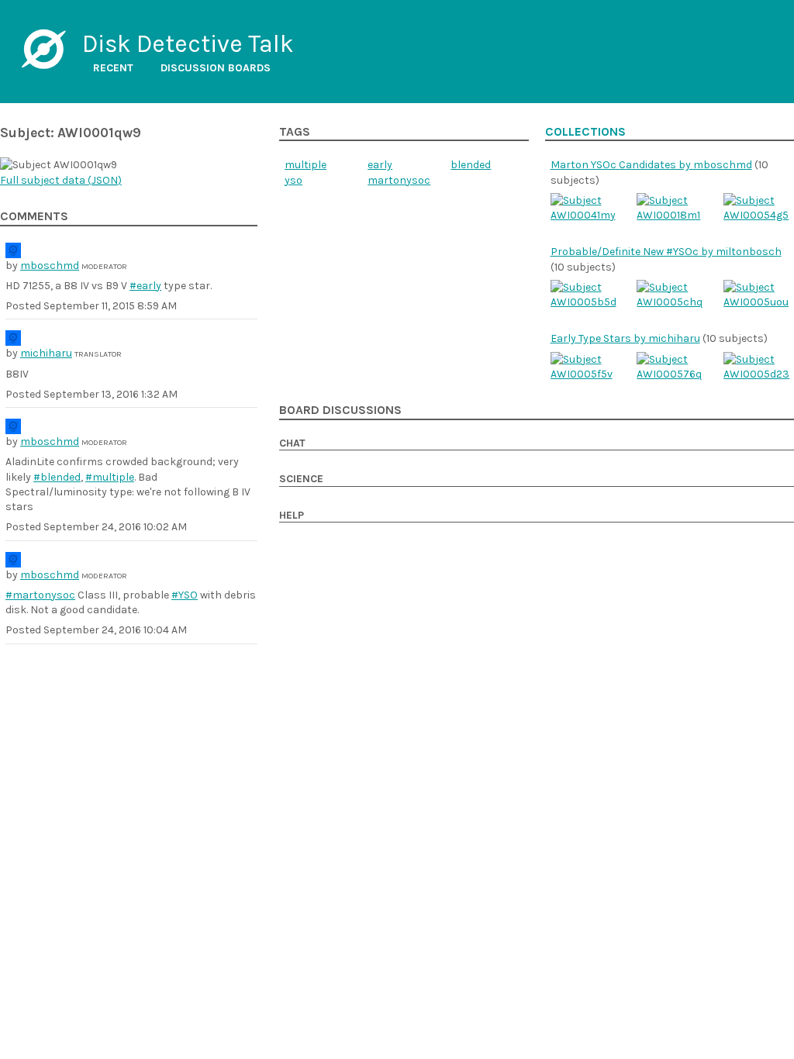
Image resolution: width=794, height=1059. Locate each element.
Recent (113, 67)
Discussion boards (216, 67)
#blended (57, 477)
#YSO (184, 595)
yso (293, 180)
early (380, 164)
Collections (585, 132)
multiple (305, 164)
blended (471, 164)
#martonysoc (40, 595)
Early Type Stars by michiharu (625, 338)
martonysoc (399, 180)
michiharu (46, 353)
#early (145, 285)
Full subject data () (61, 180)
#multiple (109, 477)
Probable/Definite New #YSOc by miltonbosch (666, 251)
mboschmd (49, 265)
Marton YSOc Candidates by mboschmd (651, 164)
